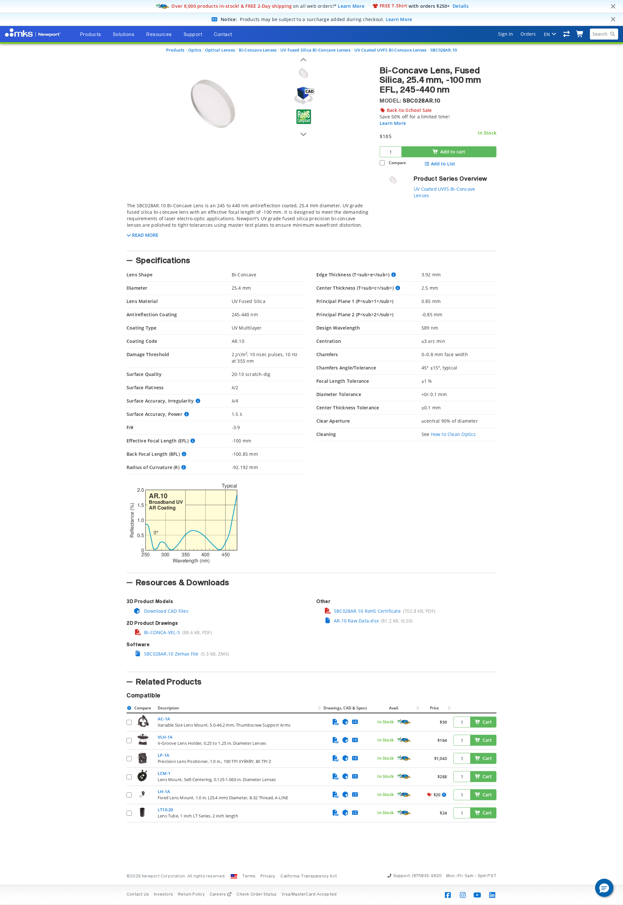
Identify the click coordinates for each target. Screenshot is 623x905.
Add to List (443, 164)
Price (434, 708)
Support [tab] (193, 34)
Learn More (351, 6)
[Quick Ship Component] (403, 722)
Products (175, 50)
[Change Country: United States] (234, 876)
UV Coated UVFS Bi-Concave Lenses (390, 50)
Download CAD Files (166, 611)
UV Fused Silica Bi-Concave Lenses (315, 50)
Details (461, 6)
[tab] (248, 224)
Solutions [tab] (124, 34)
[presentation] (311, 452)
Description (168, 708)
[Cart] (580, 34)
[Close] (613, 6)
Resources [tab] (159, 34)
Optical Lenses (220, 50)
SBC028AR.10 (443, 50)
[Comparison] (567, 34)
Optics (194, 50)
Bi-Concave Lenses (258, 50)
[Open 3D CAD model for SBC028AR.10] (303, 96)
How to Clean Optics (453, 434)
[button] (604, 888)
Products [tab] (90, 34)
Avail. (394, 708)
